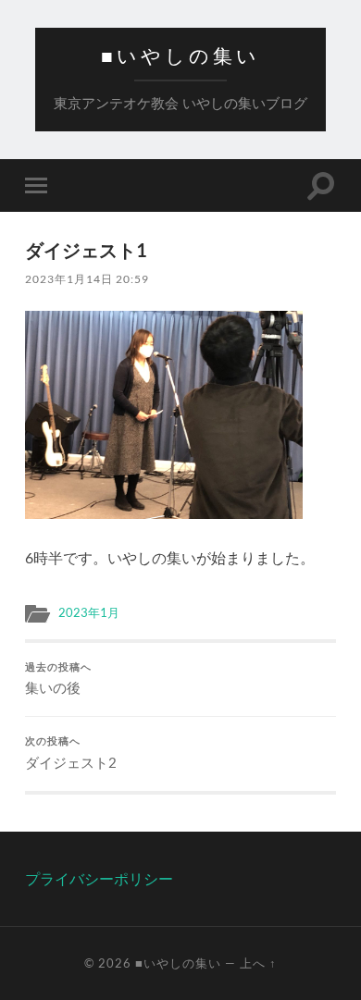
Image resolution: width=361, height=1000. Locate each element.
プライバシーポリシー (99, 878)
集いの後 (59, 679)
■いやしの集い (180, 56)
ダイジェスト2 (71, 753)
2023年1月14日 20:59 (87, 279)
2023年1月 (88, 612)
